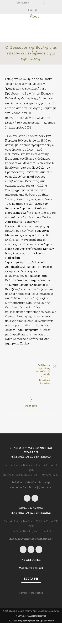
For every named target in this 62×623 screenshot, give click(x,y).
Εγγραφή (31, 578)
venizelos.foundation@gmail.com (31, 487)
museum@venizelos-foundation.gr (31, 538)
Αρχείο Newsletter (31, 593)
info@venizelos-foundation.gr (31, 482)
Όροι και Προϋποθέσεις (42, 620)
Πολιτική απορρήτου (18, 620)
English (32, 9)
